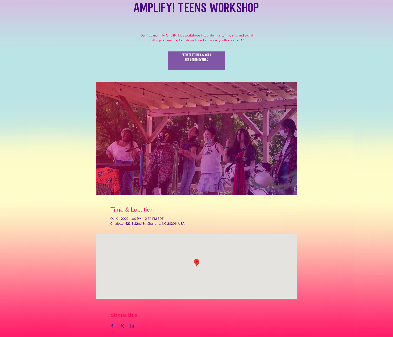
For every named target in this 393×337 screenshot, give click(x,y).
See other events (196, 63)
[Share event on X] (122, 326)
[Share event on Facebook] (112, 326)
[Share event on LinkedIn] (132, 326)
